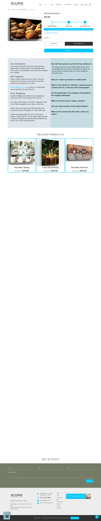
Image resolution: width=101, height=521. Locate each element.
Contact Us (59, 497)
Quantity (46, 37)
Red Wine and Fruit (79, 167)
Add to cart (54, 43)
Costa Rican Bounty (50, 167)
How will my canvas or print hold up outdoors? (71, 64)
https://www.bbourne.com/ (78, 496)
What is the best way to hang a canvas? (68, 101)
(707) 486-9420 (45, 498)
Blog (58, 499)
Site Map (59, 508)
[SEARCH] (86, 5)
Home (9, 9)
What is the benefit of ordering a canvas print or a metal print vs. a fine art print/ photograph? (71, 86)
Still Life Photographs (22, 9)
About (58, 506)
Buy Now (75, 518)
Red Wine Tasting (21, 167)
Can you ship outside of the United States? (69, 106)
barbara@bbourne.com (18, 87)
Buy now (68, 50)
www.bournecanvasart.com (46, 502)
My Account (60, 501)
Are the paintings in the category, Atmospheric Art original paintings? (71, 94)
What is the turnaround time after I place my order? (70, 113)
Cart (58, 495)
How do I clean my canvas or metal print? (69, 80)
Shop (14, 9)
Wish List (59, 504)
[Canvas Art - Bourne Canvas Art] (17, 4)
